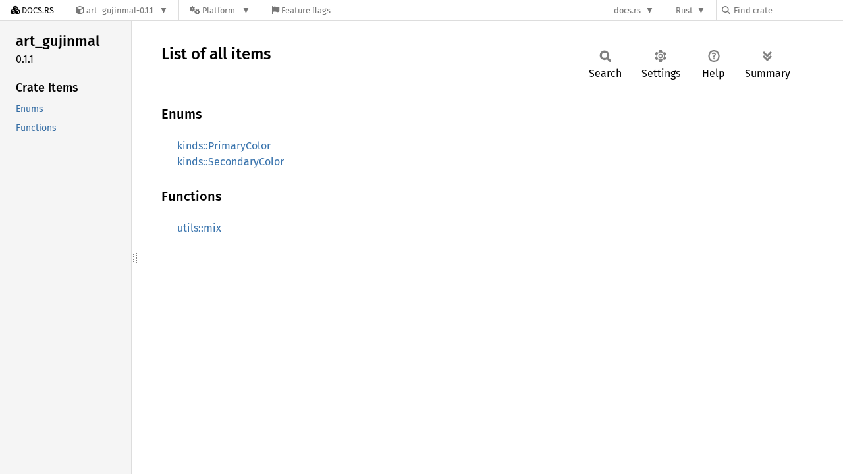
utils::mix (199, 228)
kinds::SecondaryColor (230, 161)
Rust (684, 10)
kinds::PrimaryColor (224, 146)
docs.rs (627, 10)
